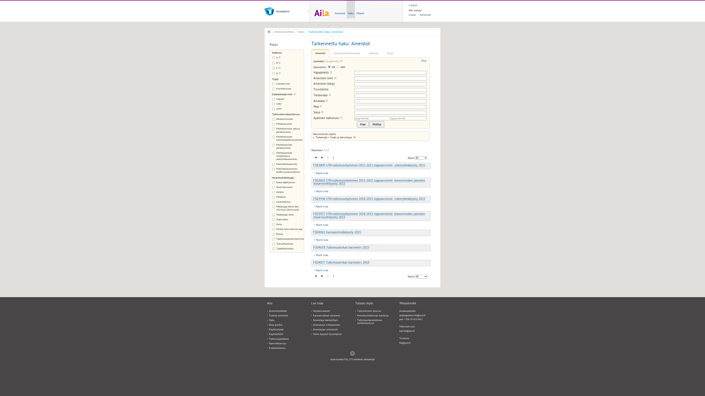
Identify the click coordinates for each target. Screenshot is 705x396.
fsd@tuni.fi (405, 343)
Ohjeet (360, 13)
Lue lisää (317, 304)
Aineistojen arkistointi (325, 329)
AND (342, 67)
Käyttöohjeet (276, 329)
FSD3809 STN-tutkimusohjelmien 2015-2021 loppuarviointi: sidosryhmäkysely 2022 (369, 166)
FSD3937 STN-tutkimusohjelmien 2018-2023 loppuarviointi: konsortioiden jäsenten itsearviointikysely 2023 (369, 215)
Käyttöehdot (276, 334)
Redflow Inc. (352, 353)
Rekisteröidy (425, 15)
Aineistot (340, 13)
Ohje (423, 61)
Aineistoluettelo (284, 32)
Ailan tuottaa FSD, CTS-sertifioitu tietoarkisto (352, 359)
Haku (351, 13)
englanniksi (333, 61)
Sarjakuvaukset (321, 311)
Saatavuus (277, 53)
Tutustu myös (364, 304)
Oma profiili (275, 325)
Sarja (317, 112)
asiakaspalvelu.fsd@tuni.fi (412, 315)
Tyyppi (275, 79)
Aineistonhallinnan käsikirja (372, 316)
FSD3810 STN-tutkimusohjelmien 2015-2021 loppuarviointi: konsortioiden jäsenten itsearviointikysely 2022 (369, 182)
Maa (316, 107)
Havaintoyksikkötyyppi (283, 178)
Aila (269, 31)
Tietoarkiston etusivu (369, 311)
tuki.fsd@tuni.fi (407, 331)
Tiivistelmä (320, 89)
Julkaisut (373, 53)
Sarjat (390, 53)
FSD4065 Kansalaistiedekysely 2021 (337, 232)
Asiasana (319, 101)
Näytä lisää (322, 173)
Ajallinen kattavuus (326, 118)
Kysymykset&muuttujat (347, 53)
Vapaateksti (321, 73)
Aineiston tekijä (324, 84)
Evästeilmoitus (277, 348)
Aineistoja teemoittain (325, 320)
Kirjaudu (412, 15)
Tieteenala (320, 95)
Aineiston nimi (323, 78)
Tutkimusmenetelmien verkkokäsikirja (369, 322)
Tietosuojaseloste (279, 339)
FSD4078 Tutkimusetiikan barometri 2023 (341, 248)
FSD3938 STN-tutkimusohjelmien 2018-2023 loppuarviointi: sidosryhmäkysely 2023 (369, 199)
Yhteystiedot (407, 304)
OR (333, 67)
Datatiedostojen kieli (282, 94)
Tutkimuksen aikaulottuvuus (286, 114)
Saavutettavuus (277, 343)
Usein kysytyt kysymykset (327, 334)
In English (413, 6)
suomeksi (319, 61)
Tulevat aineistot (278, 316)
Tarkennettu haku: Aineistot (325, 32)
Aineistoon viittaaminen (326, 325)
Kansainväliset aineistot (326, 316)
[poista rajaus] (354, 137)
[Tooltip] (279, 58)
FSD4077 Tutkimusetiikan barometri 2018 (341, 263)
